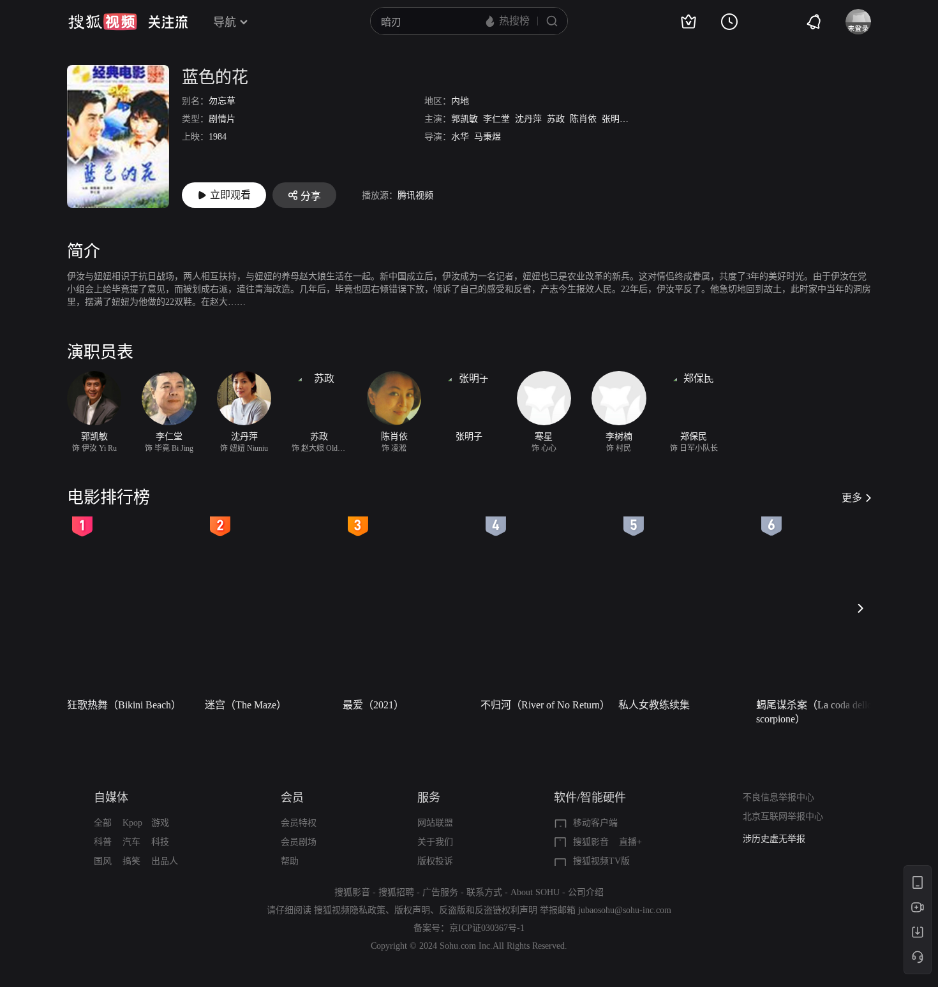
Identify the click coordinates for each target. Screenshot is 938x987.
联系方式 (484, 892)
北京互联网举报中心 (783, 816)
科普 (103, 842)
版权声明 (412, 910)
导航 (224, 22)
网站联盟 (435, 823)
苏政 (556, 119)
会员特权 (298, 823)
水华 (460, 137)
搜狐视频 (102, 21)
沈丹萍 (528, 119)
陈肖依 (583, 119)
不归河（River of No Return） (545, 704)
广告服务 (440, 892)
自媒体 (111, 797)
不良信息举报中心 (778, 797)
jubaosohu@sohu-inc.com (624, 910)
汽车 (131, 842)
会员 (292, 797)
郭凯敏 (464, 119)
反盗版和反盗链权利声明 (488, 910)
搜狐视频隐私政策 (349, 910)
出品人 (164, 861)
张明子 (615, 119)
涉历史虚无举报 (774, 839)
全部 (103, 823)
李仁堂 (496, 119)
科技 (160, 842)
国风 (103, 861)
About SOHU (535, 892)
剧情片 (222, 119)
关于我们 (435, 842)
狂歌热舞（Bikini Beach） (124, 704)
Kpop (132, 823)
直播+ (630, 842)
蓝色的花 (215, 77)
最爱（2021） (373, 704)
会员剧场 (298, 842)
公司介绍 (586, 892)
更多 (852, 497)
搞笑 (131, 861)
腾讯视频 (415, 195)
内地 (460, 101)
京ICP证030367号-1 (487, 928)
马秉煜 (487, 137)
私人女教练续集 (654, 704)
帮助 (290, 861)
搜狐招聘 (396, 892)
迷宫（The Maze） (246, 704)
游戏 (160, 823)
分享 (311, 196)
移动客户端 (595, 823)
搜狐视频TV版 (601, 861)
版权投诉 (435, 861)
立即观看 (230, 194)
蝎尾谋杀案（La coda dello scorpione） (814, 711)
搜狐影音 (591, 842)
